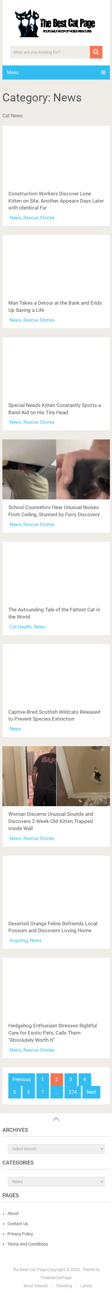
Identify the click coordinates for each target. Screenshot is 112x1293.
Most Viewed (35, 1285)
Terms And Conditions (27, 1244)
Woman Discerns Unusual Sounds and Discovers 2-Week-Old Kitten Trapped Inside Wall (50, 821)
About (13, 1213)
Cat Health (21, 627)
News (15, 218)
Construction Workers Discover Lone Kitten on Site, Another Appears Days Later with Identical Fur (56, 201)
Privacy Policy (20, 1233)
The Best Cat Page (29, 1269)
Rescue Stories (38, 218)
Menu (13, 72)
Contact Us (17, 1223)
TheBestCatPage (56, 1277)
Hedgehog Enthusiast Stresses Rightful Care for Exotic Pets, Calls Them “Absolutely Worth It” (52, 1033)
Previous (22, 1079)
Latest (86, 1285)
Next (91, 1092)
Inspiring (19, 940)
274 (73, 1092)
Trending (64, 1285)
